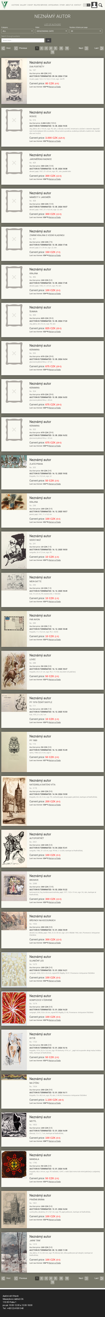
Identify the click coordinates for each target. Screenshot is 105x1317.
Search (100, 5)
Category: (4, 27)
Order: (37, 27)
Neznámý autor (40, 62)
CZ (85, 5)
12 (67, 48)
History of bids (55, 87)
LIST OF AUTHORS (52, 24)
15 (52, 52)
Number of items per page (79, 27)
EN (89, 5)
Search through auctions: (10, 36)
